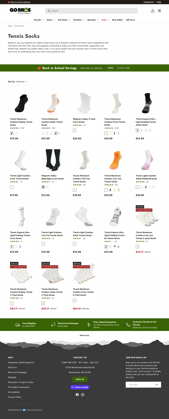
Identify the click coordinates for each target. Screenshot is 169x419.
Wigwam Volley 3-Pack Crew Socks (84, 120)
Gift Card (130, 19)
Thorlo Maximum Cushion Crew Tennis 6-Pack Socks (83, 292)
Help (159, 2)
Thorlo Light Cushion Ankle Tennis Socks (83, 234)
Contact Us (148, 2)
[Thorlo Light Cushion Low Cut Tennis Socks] (53, 216)
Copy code (125, 68)
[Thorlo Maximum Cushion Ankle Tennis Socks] (53, 103)
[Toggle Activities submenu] (83, 19)
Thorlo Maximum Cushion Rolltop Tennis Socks (21, 122)
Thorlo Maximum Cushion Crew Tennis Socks (114, 122)
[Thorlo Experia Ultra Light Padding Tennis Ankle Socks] (147, 103)
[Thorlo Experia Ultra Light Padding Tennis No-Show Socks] (116, 216)
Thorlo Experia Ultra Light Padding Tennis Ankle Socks (146, 122)
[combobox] (91, 11)
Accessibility (14, 392)
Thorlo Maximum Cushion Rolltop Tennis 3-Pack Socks (21, 292)
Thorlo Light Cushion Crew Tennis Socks (20, 177)
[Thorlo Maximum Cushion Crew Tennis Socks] (116, 103)
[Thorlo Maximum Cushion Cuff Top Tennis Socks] (84, 160)
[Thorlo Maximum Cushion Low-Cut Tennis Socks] (116, 160)
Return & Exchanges (17, 372)
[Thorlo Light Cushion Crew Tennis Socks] (21, 160)
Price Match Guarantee (18, 387)
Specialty (91, 19)
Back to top (84, 335)
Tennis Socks (19, 26)
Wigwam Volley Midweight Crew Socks (52, 177)
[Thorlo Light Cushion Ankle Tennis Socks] (84, 216)
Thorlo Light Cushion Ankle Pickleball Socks (146, 177)
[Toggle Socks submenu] (54, 19)
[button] (159, 10)
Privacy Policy (14, 397)
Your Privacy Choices (34, 410)
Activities (77, 19)
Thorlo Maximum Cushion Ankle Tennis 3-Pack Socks (52, 292)
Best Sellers (117, 19)
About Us (12, 367)
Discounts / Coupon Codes (20, 382)
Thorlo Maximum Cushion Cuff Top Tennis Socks (81, 178)
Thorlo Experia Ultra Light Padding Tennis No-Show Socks (114, 235)
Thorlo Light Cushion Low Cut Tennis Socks (52, 234)
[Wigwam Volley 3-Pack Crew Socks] (84, 103)
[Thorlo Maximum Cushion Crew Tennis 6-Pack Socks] (84, 273)
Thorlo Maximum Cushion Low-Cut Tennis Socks (112, 178)
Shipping (12, 377)
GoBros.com (18, 410)
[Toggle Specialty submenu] (97, 19)
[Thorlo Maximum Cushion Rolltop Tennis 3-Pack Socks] (21, 273)
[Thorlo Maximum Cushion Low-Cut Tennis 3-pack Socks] (147, 216)
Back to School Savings (20, 2)
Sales (104, 19)
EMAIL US (80, 379)
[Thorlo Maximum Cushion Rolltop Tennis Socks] (21, 103)
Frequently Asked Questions (21, 362)
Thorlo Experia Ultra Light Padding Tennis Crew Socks (20, 235)
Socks (49, 19)
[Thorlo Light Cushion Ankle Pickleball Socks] (147, 160)
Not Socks (62, 19)
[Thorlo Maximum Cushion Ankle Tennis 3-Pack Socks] (53, 273)
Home (10, 26)
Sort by (11, 81)
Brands (37, 19)
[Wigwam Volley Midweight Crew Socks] (53, 160)
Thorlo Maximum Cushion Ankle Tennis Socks (52, 122)
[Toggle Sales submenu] (108, 19)
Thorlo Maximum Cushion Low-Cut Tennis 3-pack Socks (146, 235)
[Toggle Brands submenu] (42, 19)
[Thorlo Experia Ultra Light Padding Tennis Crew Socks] (21, 216)
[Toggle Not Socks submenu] (69, 19)
